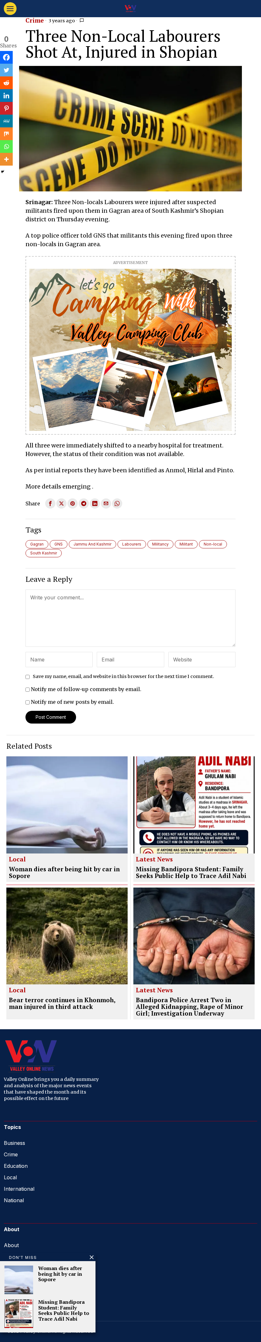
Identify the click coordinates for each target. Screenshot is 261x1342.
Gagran (37, 544)
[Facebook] (6, 57)
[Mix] (6, 133)
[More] (6, 159)
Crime (34, 20)
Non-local (213, 544)
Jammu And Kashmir (92, 544)
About (11, 1245)
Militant (186, 544)
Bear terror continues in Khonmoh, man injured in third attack (62, 1003)
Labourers (131, 544)
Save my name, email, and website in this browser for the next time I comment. (123, 676)
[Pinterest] (6, 108)
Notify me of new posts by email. (72, 702)
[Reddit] (6, 82)
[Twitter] (6, 70)
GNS (58, 544)
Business (14, 1143)
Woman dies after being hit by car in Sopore (64, 872)
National (14, 1200)
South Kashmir (43, 553)
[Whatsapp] (6, 146)
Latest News (154, 859)
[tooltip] (50, 503)
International (19, 1189)
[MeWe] (6, 121)
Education (16, 1166)
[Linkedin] (6, 95)
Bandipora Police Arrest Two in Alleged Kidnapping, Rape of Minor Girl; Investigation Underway (189, 1007)
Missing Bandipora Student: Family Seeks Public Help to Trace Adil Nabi (191, 872)
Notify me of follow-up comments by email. (86, 689)
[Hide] (2, 171)
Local (17, 859)
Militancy (160, 544)
